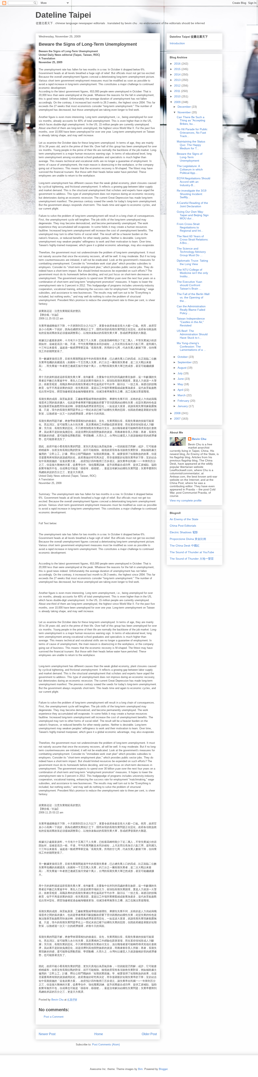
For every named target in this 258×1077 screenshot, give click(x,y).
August (182, 367)
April (181, 389)
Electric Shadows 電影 (184, 532)
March (182, 395)
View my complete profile (186, 500)
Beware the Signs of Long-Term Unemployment (189, 157)
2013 (177, 79)
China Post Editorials (183, 525)
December (185, 106)
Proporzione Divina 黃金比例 (188, 539)
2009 (177, 102)
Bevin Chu (199, 438)
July (180, 373)
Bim (140, 1069)
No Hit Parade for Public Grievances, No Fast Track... (192, 133)
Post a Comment (53, 1016)
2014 (177, 74)
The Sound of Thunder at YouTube (192, 552)
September (185, 362)
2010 (177, 96)
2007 (177, 418)
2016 (177, 63)
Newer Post (47, 1034)
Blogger (163, 1069)
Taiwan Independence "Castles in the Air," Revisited (191, 322)
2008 (177, 413)
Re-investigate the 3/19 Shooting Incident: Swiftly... (191, 194)
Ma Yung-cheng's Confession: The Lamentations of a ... (191, 346)
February (184, 400)
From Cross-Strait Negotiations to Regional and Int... (190, 227)
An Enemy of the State (184, 519)
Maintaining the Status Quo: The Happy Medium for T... (191, 145)
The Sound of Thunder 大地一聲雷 (192, 558)
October (183, 356)
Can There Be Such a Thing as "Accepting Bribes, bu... (191, 121)
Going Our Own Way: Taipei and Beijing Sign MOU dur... (193, 215)
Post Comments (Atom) (106, 1044)
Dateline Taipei (63, 14)
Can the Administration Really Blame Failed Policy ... (191, 310)
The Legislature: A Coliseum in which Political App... (190, 169)
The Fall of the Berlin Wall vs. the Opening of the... (193, 297)
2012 (177, 85)
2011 (177, 91)
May (181, 384)
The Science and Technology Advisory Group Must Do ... (191, 252)
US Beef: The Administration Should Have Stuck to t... (192, 334)
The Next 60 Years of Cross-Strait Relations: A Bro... (192, 240)
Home (98, 1034)
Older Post (149, 1034)
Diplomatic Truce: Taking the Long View (192, 262)
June (181, 378)
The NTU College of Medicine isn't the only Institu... (192, 273)
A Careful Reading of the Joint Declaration (192, 204)
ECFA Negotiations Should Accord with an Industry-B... (193, 182)
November (185, 112)
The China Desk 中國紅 (185, 545)
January (183, 406)
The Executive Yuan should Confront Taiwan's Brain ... (189, 285)
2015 (177, 69)
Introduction (177, 43)
